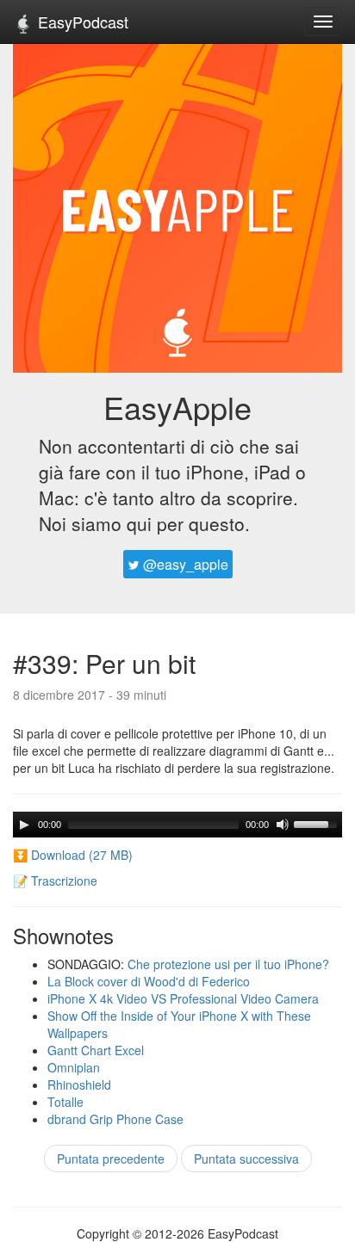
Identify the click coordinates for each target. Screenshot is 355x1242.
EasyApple (177, 407)
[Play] (24, 824)
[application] (177, 824)
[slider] (318, 823)
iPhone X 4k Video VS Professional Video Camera (183, 998)
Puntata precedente (111, 1158)
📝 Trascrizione (55, 880)
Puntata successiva (246, 1158)
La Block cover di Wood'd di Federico (148, 981)
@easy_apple (184, 564)
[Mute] (283, 824)
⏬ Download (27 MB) (73, 854)
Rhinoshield (79, 1084)
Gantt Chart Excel (95, 1050)
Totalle (65, 1101)
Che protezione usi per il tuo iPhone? (228, 964)
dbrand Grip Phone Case (115, 1119)
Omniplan (73, 1067)
